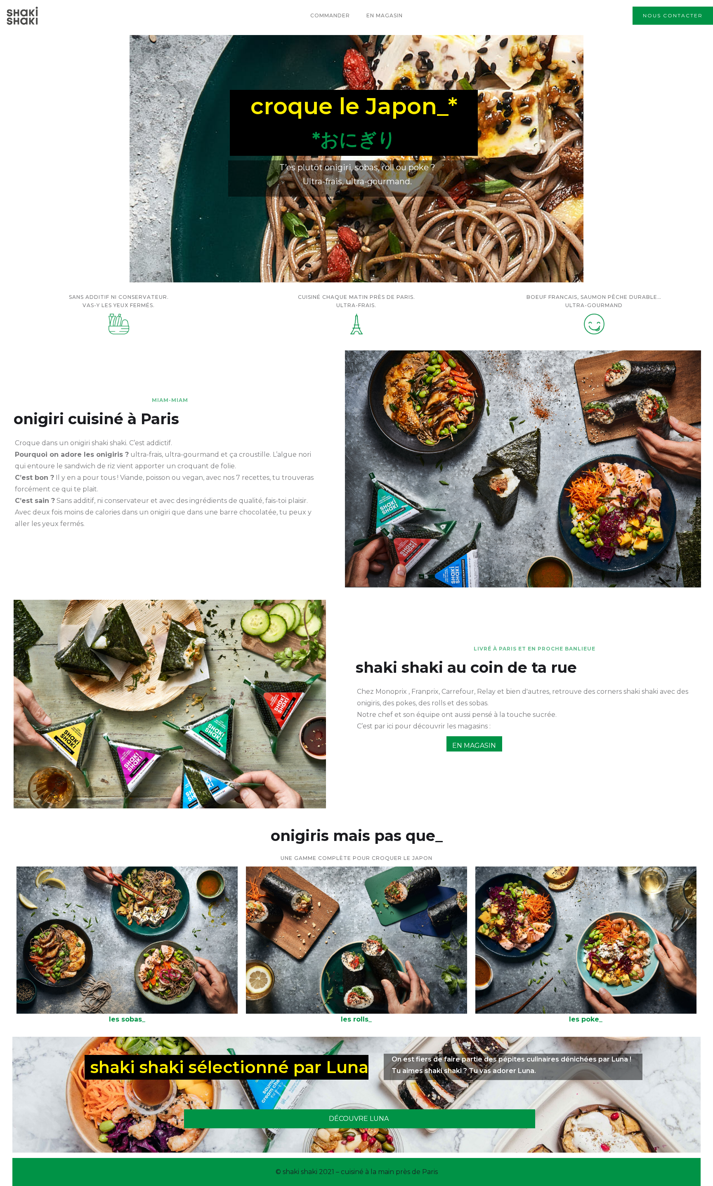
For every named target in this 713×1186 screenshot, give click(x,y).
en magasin (384, 15)
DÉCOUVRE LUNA (359, 1119)
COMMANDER (330, 15)
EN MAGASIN (474, 745)
